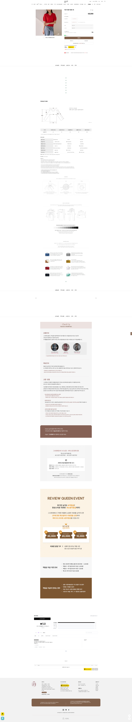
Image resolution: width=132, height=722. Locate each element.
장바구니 (71, 40)
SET (94, 4)
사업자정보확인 (44, 692)
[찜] (75, 47)
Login (90, 1)
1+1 (92, 4)
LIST (93, 669)
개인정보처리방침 (44, 694)
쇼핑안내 (68, 65)
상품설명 (57, 290)
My (99, 1)
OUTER (45, 4)
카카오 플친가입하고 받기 (78, 43)
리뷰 (72, 65)
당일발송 (89, 4)
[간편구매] (71, 47)
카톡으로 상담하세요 (88, 669)
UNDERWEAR (76, 4)
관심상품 (86, 40)
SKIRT (68, 4)
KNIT (49, 4)
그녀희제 (97, 683)
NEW (37, 4)
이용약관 (48, 694)
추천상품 (63, 65)
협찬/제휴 (97, 689)
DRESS (52, 4)
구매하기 (78, 38)
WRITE (96, 669)
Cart (102, 1)
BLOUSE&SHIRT (59, 4)
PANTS (65, 4)
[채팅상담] (3, 716)
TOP (55, 4)
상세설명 (57, 65)
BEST (35, 4)
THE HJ (40, 4)
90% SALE (98, 4)
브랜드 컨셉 (97, 685)
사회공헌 (97, 686)
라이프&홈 (81, 4)
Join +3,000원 (95, 1)
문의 (76, 65)
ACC (85, 4)
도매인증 (97, 690)
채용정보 (97, 687)
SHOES (71, 4)
